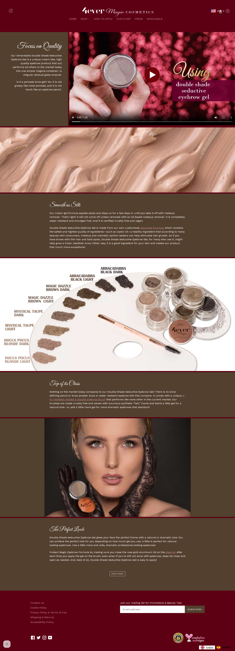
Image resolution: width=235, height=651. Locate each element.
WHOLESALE (155, 18)
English (209, 647)
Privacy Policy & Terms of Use (48, 612)
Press (139, 18)
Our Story (124, 18)
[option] (223, 647)
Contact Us (37, 602)
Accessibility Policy (42, 622)
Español (226, 647)
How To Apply (103, 18)
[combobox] (207, 647)
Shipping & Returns (42, 617)
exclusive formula (152, 227)
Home (73, 18)
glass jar (171, 552)
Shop (86, 18)
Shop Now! (117, 574)
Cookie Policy (38, 607)
